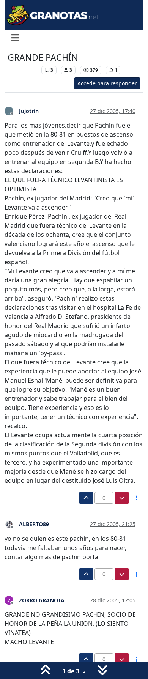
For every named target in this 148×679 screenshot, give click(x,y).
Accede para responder (107, 83)
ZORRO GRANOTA (42, 600)
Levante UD (22, 70)
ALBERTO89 (34, 524)
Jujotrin (29, 111)
